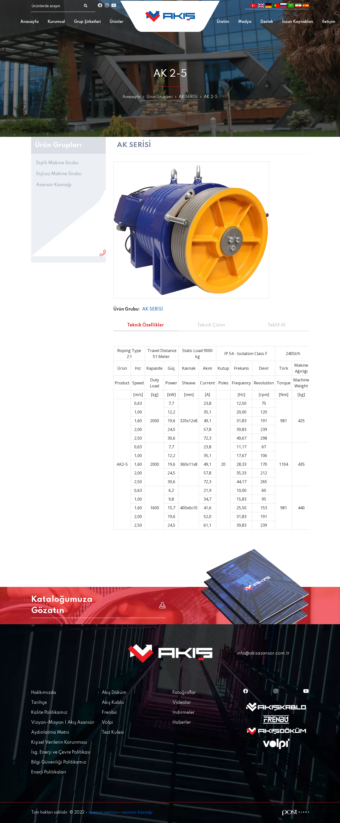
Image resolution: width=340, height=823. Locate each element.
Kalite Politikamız (49, 712)
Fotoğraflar (184, 692)
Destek (266, 22)
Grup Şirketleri (87, 22)
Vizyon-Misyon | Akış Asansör (62, 722)
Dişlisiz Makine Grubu (59, 174)
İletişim (328, 22)
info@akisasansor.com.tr (263, 653)
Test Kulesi (113, 732)
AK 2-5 (211, 97)
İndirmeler (183, 712)
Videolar (181, 702)
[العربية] (291, 5)
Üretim (223, 22)
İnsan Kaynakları (297, 22)
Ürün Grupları (159, 97)
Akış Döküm (114, 692)
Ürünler (116, 22)
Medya (244, 22)
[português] (276, 5)
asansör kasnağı (137, 813)
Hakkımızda (43, 692)
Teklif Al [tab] (276, 325)
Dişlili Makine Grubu (57, 163)
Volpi (107, 722)
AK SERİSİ (188, 97)
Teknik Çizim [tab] (211, 325)
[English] (261, 5)
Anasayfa (29, 22)
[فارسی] (298, 5)
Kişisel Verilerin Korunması (59, 742)
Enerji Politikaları (48, 772)
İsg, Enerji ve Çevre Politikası (60, 752)
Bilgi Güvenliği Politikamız (58, 762)
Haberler (181, 722)
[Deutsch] (268, 5)
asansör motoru (103, 813)
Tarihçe (39, 702)
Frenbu (109, 712)
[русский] (283, 5)
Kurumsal (56, 22)
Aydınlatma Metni (50, 732)
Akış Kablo (113, 702)
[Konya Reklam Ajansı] (295, 813)
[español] (306, 5)
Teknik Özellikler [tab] (145, 325)
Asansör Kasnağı (54, 185)
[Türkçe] (253, 5)
